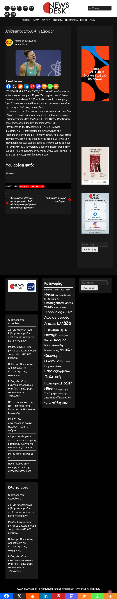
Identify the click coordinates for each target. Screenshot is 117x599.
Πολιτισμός (52, 383)
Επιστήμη (51, 335)
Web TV (57, 307)
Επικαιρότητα (31, 8)
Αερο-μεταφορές (56, 317)
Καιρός (48, 340)
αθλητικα (19, 8)
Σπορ (46, 397)
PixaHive (94, 588)
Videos (68, 303)
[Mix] (44, 86)
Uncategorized (54, 303)
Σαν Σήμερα (50, 393)
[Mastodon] (38, 86)
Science (67, 295)
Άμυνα (67, 311)
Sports (47, 299)
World (64, 307)
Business (48, 289)
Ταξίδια (53, 397)
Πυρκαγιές (62, 389)
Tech (58, 299)
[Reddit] (20, 86)
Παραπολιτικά (53, 366)
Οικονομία (25, 8)
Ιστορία (63, 335)
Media (13, 14)
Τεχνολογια (64, 397)
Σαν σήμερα (62, 393)
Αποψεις (50, 323)
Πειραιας (50, 371)
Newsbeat (59, 295)
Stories (53, 299)
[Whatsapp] (50, 86)
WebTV (48, 307)
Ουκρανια (65, 361)
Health (67, 289)
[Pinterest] (32, 86)
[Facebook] (8, 86)
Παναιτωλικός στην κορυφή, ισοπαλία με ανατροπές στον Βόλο (19, 467)
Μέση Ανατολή (53, 345)
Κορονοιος (53, 311)
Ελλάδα (13, 8)
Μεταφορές (51, 350)
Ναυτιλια (66, 350)
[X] (14, 86)
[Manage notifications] (109, 592)
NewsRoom (23, 44)
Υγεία (47, 403)
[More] (56, 86)
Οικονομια (51, 361)
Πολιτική (6, 8)
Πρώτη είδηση (37, 186)
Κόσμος (6, 14)
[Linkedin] (26, 86)
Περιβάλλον (63, 371)
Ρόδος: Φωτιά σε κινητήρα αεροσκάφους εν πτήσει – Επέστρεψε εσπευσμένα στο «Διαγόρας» (20, 388)
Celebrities (58, 289)
